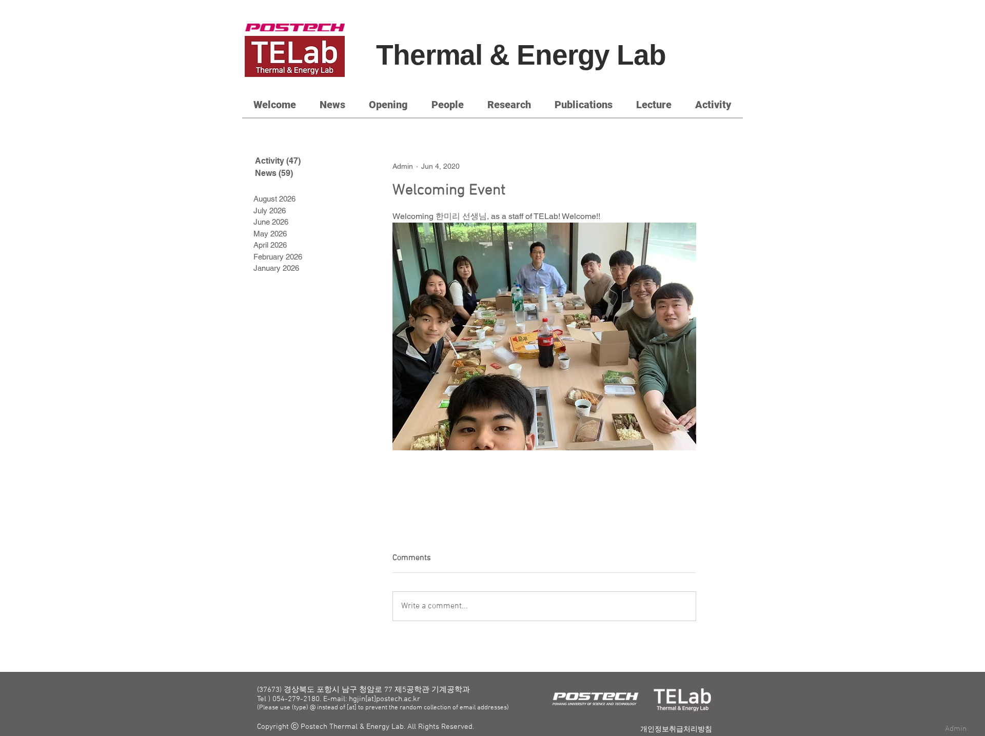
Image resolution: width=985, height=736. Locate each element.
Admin (956, 728)
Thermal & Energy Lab (521, 55)
